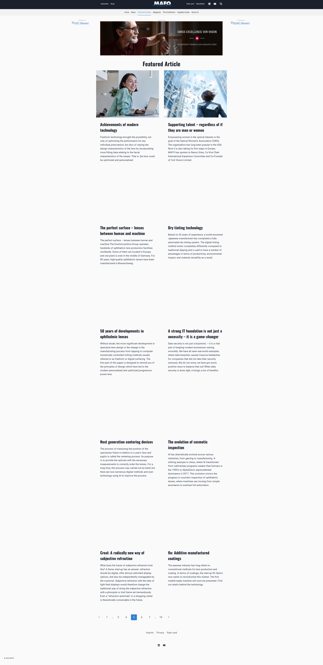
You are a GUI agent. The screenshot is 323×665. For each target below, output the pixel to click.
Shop (113, 4)
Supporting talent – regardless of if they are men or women (195, 127)
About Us (195, 12)
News (133, 12)
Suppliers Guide (183, 12)
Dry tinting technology (185, 227)
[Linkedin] (209, 3)
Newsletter (200, 4)
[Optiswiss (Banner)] (161, 38)
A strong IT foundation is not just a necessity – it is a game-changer (195, 333)
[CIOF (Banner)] (82, 59)
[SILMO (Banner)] (241, 59)
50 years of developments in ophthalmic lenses (122, 333)
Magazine (157, 12)
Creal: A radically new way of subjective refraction (122, 555)
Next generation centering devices (126, 442)
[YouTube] (214, 3)
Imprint (150, 632)
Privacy (160, 632)
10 (160, 617)
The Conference (169, 12)
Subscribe (104, 4)
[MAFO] (162, 4)
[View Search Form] (221, 3)
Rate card (190, 4)
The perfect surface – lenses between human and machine (122, 230)
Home (126, 12)
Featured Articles (144, 12)
